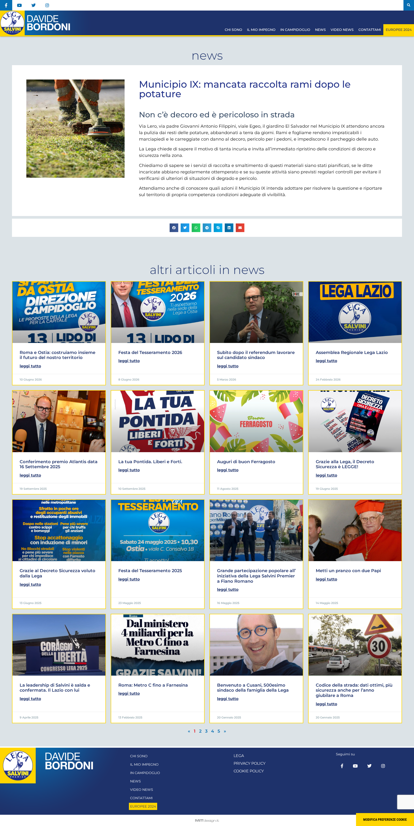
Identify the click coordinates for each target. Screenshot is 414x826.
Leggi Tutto (30, 366)
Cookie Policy (249, 771)
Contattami (369, 30)
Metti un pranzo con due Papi (348, 570)
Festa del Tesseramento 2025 (150, 570)
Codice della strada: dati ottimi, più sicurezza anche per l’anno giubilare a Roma (354, 690)
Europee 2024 (399, 30)
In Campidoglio (295, 30)
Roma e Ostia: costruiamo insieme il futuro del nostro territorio (57, 355)
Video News (342, 30)
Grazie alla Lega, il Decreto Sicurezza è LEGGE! (345, 464)
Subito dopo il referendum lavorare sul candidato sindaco (256, 355)
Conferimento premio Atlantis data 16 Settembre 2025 (59, 464)
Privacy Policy (249, 763)
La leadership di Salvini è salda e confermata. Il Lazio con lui (55, 688)
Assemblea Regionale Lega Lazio (352, 352)
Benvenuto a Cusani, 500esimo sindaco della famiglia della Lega (253, 688)
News (320, 30)
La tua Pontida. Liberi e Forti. (150, 461)
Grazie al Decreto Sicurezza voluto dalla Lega (57, 573)
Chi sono (233, 30)
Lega (239, 755)
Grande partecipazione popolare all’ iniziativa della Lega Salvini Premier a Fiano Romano (256, 576)
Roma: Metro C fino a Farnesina (153, 685)
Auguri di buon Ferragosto (246, 461)
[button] (408, 5)
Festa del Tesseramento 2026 (150, 352)
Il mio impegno (261, 30)
